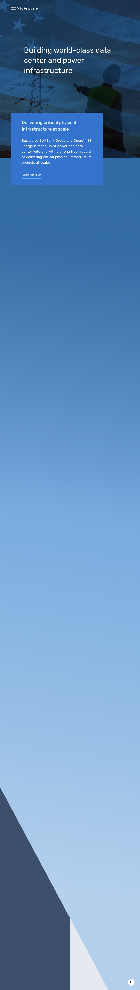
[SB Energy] (24, 8)
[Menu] (134, 7)
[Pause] (131, 982)
